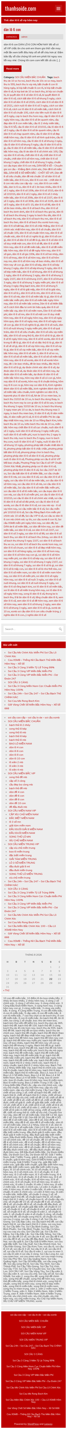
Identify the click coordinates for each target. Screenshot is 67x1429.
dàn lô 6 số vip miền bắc (23, 349)
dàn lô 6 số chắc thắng (37, 225)
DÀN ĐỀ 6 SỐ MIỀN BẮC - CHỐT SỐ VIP (31, 172)
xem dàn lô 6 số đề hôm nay (32, 600)
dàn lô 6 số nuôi (49, 324)
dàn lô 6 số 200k (24, 197)
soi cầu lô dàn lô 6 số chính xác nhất (33, 498)
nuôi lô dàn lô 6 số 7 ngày (28, 441)
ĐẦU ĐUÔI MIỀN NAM (22, 832)
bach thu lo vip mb (26, 84)
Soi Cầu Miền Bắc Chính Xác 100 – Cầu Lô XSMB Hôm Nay (33, 1401)
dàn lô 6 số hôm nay (29, 257)
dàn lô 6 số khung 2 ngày (26, 275)
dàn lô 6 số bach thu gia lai (40, 211)
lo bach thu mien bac (21, 413)
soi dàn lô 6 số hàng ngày (18, 551)
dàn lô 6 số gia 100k (23, 254)
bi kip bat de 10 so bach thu (29, 91)
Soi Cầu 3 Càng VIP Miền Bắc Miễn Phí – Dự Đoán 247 (34, 1381)
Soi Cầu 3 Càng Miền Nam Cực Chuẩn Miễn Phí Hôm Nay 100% (33, 1367)
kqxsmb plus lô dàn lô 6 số (18, 395)
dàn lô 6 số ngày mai (26, 321)
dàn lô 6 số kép (33, 264)
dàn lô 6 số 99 (42, 204)
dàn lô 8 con (16, 754)
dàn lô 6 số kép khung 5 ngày (36, 268)
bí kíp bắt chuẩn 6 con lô (30, 87)
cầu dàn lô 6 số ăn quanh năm (37, 119)
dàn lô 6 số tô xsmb (39, 338)
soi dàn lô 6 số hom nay (46, 551)
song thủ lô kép (18, 728)
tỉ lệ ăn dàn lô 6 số (24, 597)
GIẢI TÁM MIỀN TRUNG (23, 859)
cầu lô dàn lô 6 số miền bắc (22, 147)
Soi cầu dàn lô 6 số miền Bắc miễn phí (38, 487)
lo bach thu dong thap (44, 399)
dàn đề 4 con (16, 791)
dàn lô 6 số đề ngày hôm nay (34, 250)
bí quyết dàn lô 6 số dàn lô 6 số (24, 94)
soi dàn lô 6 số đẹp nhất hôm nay (42, 547)
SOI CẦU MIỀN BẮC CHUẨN (30, 77)
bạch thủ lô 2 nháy (19, 724)
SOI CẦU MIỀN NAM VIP (22, 810)
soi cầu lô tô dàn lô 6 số (24, 505)
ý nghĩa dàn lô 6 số (35, 614)
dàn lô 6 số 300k (25, 201)
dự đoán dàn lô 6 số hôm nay (39, 370)
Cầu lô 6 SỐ (10, 126)
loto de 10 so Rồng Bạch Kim (40, 420)
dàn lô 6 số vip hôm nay (31, 346)
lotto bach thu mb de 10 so (39, 423)
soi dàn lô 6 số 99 (34, 533)
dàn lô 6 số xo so (48, 353)
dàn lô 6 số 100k (25, 190)
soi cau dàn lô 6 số (28, 476)
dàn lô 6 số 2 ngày (27, 194)
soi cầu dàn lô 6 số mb (30, 484)
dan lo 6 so (15, 186)
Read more (12, 68)
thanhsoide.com (20, 8)
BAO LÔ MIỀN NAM (20, 743)
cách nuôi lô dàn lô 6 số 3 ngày (31, 105)
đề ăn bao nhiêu (39, 363)
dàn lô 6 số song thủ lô (21, 335)
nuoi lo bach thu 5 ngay (32, 438)
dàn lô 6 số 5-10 (25, 204)
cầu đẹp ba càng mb (21, 784)
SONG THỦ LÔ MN (20, 836)
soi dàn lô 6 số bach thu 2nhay (31, 537)
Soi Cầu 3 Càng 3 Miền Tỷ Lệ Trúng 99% (31, 667)
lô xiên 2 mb (16, 762)
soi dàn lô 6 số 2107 (43, 529)
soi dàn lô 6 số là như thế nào (41, 568)
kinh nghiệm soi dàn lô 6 (43, 392)
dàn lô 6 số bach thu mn (35, 218)
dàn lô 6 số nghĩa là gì (27, 324)
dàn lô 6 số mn (16, 314)
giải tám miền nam (20, 825)
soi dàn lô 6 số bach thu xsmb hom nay (36, 544)
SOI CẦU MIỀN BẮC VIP (21, 773)
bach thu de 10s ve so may (40, 80)
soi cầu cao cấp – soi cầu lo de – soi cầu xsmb (34, 717)
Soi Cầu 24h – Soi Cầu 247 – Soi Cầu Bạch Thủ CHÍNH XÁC (33, 1347)
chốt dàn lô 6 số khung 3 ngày (36, 162)
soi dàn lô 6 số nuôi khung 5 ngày (35, 583)
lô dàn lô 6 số (42, 413)
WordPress (33, 1424)
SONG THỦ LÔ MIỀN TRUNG (26, 873)
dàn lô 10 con (17, 758)
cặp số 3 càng (17, 780)
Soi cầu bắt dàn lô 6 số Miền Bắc (25, 473)
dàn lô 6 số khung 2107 (29, 278)
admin (24, 36)
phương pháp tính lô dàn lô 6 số (21, 469)
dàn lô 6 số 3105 (44, 201)
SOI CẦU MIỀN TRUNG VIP (23, 844)
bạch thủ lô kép (18, 736)
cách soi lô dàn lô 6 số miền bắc (29, 109)
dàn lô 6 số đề (34, 243)
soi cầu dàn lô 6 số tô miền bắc (20, 491)
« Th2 (6, 990)
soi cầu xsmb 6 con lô (45, 519)
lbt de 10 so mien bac (45, 395)
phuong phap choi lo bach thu (37, 452)
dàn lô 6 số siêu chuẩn (22, 331)
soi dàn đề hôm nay (40, 526)
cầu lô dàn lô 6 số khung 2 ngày (44, 140)
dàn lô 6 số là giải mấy (22, 289)
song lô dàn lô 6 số (34, 593)
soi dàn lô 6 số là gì (43, 565)
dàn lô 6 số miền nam (30, 310)
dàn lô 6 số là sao (50, 293)
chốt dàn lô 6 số (33, 155)
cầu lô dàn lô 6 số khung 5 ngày (21, 144)
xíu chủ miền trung (19, 877)
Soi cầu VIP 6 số (34, 515)
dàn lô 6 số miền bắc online (24, 303)
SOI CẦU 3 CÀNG (18, 682)
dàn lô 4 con (16, 747)
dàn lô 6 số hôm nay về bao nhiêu (31, 261)
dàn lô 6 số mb (12, 296)
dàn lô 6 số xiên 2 (28, 353)
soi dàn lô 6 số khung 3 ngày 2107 (39, 561)
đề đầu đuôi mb (18, 806)
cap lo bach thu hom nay (29, 116)
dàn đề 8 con (16, 799)
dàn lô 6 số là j (12, 293)
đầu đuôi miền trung (20, 870)
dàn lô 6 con (12, 29)
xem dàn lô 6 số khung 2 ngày (34, 604)
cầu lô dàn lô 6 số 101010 (32, 126)
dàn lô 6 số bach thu (33, 208)
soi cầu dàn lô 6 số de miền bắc (27, 480)
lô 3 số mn (15, 821)
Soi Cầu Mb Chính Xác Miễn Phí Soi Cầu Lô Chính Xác (33, 1387)
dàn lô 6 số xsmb (23, 360)
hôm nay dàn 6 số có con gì (40, 377)
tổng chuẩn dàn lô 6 (46, 597)
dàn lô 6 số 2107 (43, 197)
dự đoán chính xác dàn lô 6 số (38, 367)
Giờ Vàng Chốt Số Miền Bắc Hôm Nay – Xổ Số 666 (33, 1408)
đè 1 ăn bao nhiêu (19, 363)
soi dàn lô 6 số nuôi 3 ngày (29, 579)
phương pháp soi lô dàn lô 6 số (39, 466)
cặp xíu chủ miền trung (22, 847)
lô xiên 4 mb (16, 769)
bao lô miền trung (19, 851)
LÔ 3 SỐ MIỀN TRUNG (22, 862)
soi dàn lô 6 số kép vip (31, 558)
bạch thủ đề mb (18, 788)
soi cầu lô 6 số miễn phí (26, 494)
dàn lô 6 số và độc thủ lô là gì (38, 342)
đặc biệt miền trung (20, 855)
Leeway (48, 1424)
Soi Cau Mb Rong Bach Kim (23, 700)
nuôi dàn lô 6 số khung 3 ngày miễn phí (37, 430)
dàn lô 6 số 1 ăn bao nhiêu (36, 186)
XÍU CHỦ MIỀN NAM (21, 840)
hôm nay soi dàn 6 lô (35, 385)
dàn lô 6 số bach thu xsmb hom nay (38, 222)
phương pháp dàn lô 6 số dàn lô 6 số (24, 455)
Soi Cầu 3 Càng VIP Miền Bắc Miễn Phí (30, 671)
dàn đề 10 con (17, 803)
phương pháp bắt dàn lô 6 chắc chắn (27, 448)
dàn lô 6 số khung (32, 271)
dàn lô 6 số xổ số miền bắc (18, 356)
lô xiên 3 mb (16, 765)
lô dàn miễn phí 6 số (20, 416)
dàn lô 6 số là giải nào (48, 289)
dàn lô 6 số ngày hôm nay (28, 317)
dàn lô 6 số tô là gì (45, 335)
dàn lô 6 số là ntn (30, 293)
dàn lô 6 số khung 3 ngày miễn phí (31, 282)
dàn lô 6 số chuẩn (40, 229)
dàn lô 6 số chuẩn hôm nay (34, 232)
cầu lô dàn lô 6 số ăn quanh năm (33, 130)
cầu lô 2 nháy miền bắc (46, 123)
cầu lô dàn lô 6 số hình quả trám (37, 137)
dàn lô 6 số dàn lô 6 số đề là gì (23, 239)
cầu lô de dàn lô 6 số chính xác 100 (38, 151)
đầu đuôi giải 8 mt (19, 866)
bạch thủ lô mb (17, 739)
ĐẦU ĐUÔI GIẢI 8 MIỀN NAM (26, 829)
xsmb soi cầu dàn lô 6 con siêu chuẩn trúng (35, 611)
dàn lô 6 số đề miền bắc (27, 247)
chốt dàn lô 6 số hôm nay (25, 158)
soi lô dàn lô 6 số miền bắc (47, 586)
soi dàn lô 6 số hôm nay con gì (20, 554)
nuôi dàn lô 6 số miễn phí (17, 434)
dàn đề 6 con (16, 795)
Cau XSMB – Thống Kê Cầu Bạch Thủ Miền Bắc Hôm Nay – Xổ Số (33, 1415)
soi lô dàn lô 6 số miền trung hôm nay (24, 590)
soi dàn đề (48, 522)
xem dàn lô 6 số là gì (39, 607)
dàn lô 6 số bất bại (14, 225)
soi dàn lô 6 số (23, 529)
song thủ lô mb (17, 732)
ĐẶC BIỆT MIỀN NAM (21, 818)
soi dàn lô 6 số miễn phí (22, 576)
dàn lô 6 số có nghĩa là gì (30, 236)
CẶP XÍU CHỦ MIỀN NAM (23, 814)
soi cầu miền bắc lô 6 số (31, 508)
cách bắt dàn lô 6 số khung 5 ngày (36, 98)
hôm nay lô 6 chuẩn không (42, 381)
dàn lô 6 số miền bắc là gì (35, 296)
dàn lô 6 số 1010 (44, 190)
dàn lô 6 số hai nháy (47, 254)
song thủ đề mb (18, 777)
